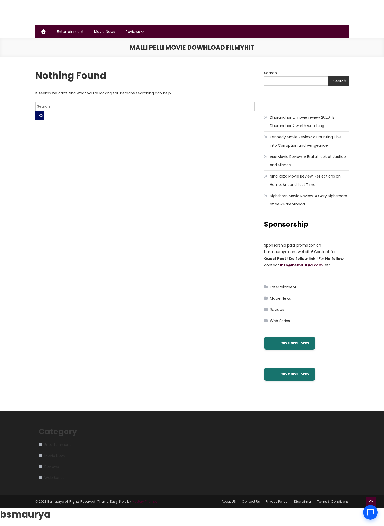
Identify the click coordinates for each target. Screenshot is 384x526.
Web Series (280, 320)
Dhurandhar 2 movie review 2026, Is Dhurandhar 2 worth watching (302, 121)
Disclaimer (302, 501)
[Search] (39, 115)
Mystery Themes (145, 501)
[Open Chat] (370, 512)
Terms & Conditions (333, 501)
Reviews (133, 31)
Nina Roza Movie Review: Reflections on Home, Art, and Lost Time (305, 180)
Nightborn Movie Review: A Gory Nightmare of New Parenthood (308, 200)
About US (229, 501)
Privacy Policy (277, 501)
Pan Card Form (294, 343)
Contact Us (251, 501)
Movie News (104, 31)
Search (270, 73)
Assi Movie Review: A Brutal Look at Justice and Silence (308, 161)
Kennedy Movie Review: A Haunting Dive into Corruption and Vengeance (306, 141)
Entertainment (70, 31)
